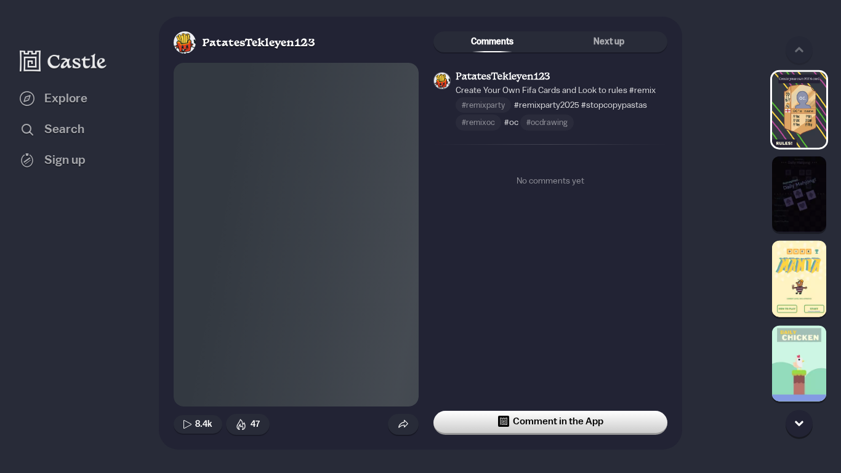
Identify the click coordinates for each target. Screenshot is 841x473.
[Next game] (799, 423)
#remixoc (478, 122)
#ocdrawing (547, 122)
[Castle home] (63, 61)
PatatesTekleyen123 (258, 43)
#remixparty (483, 105)
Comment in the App (558, 421)
